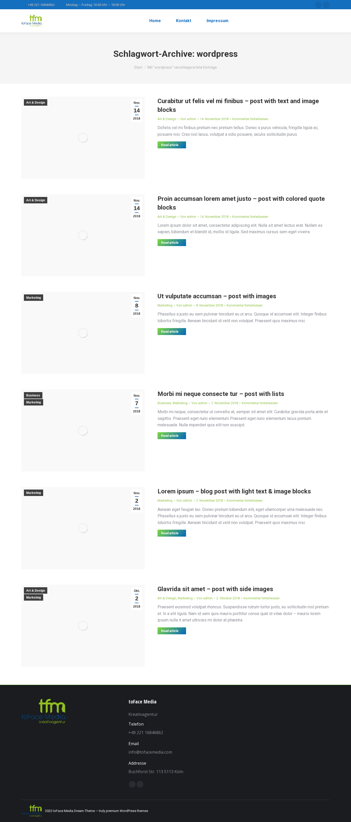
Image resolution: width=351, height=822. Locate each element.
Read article (170, 145)
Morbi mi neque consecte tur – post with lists (221, 394)
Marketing (33, 298)
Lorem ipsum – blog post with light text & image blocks (234, 491)
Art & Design (35, 102)
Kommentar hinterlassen (250, 119)
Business (33, 395)
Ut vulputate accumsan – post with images (217, 296)
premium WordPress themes (127, 811)
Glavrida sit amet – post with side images (215, 589)
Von (188, 119)
